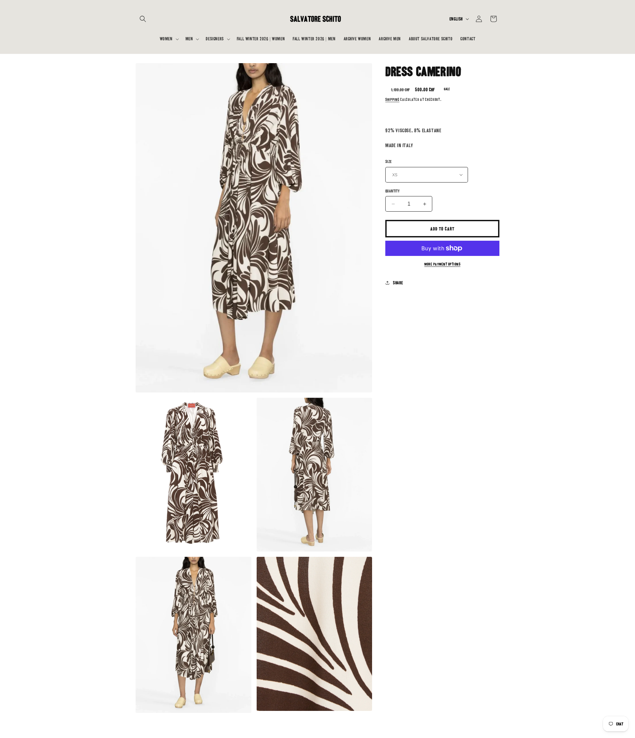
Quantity (392, 190)
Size (388, 161)
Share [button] (398, 283)
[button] (143, 19)
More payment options (442, 264)
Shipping (392, 99)
